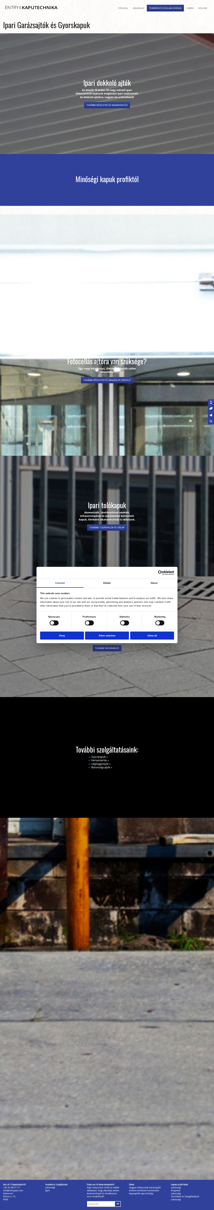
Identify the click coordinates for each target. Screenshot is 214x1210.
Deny (62, 635)
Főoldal (123, 8)
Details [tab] (107, 583)
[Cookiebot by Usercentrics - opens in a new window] (160, 572)
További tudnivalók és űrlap (107, 527)
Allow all (152, 635)
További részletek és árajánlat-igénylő (107, 380)
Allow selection (107, 635)
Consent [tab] (60, 583)
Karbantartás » (100, 760)
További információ (107, 648)
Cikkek (190, 8)
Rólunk (202, 8)
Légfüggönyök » (100, 764)
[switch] (88, 622)
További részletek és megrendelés (107, 105)
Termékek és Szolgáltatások (165, 8)
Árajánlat (138, 8)
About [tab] (154, 583)
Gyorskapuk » (99, 757)
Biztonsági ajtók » (101, 767)
